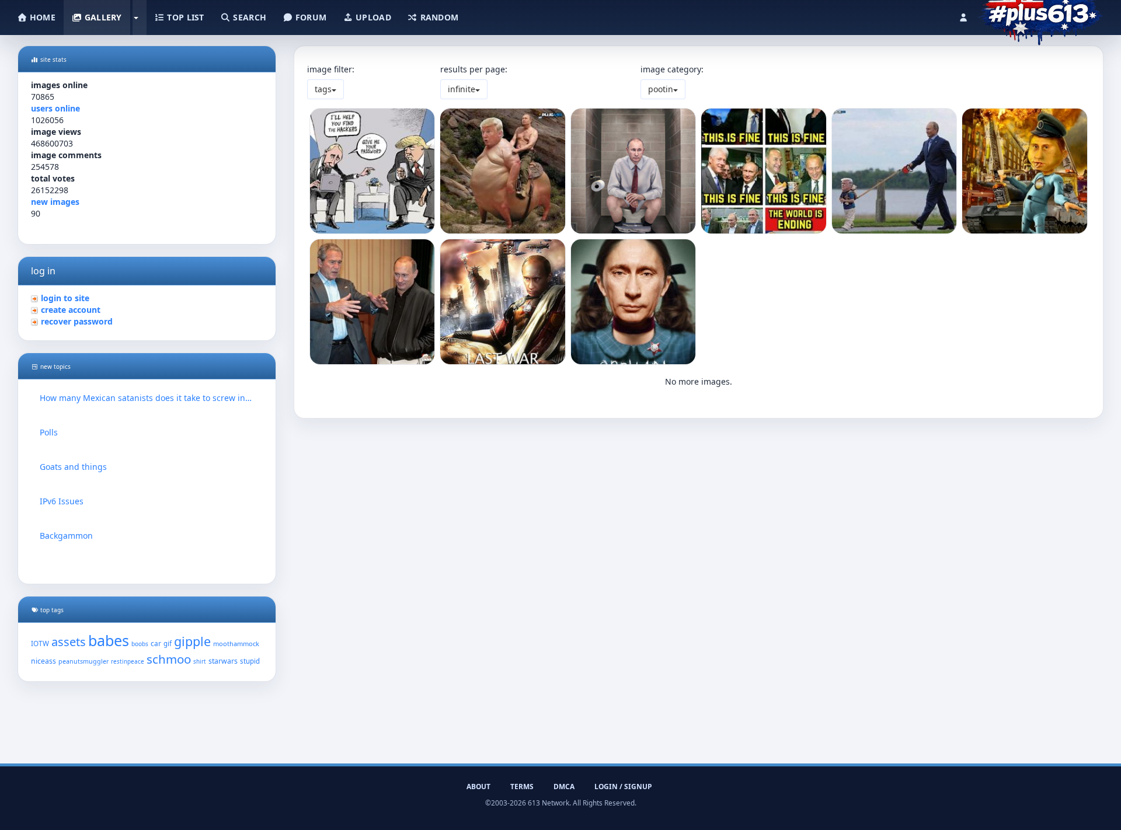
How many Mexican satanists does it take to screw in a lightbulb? (147, 397)
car (156, 643)
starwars (223, 661)
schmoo (169, 659)
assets (68, 642)
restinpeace (127, 661)
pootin (660, 89)
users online (55, 108)
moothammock (236, 643)
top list (184, 17)
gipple (192, 641)
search (248, 17)
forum (310, 17)
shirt (199, 661)
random (437, 17)
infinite (461, 89)
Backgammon (66, 535)
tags (323, 89)
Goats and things (73, 466)
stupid (250, 661)
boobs (139, 644)
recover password (77, 321)
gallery (101, 17)
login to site (65, 298)
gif (167, 643)
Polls (49, 432)
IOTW (40, 643)
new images (55, 201)
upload (372, 17)
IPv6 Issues (61, 501)
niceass (43, 661)
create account (70, 309)
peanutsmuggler (83, 661)
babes (108, 640)
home (41, 17)
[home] (1040, 14)
